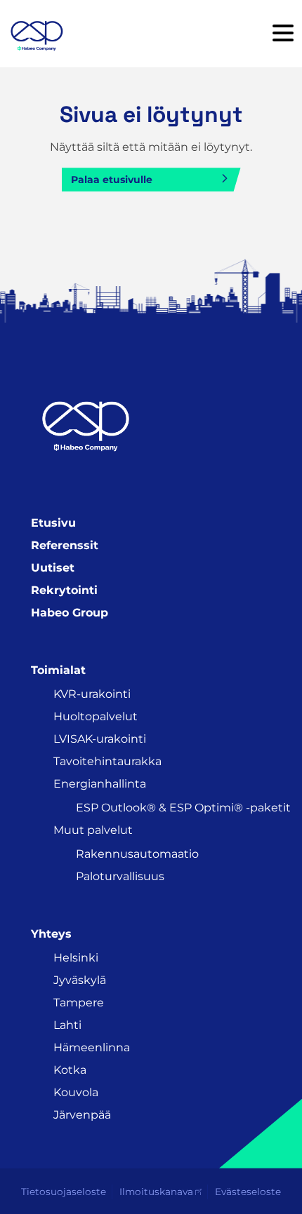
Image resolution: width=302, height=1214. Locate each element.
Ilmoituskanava (156, 1191)
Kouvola (75, 1092)
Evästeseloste (248, 1191)
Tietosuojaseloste (63, 1191)
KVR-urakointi (92, 694)
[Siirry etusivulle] (36, 33)
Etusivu (53, 523)
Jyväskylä (79, 980)
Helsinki (75, 957)
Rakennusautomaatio (137, 854)
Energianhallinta (99, 783)
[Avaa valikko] (283, 34)
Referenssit (64, 545)
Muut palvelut (93, 830)
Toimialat (58, 670)
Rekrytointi (64, 590)
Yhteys (51, 933)
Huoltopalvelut (95, 716)
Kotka (69, 1070)
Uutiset (52, 567)
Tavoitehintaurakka (107, 761)
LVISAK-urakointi (99, 739)
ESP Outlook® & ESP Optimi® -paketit (183, 807)
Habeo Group (69, 612)
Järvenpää (82, 1114)
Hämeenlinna (91, 1047)
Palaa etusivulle (111, 179)
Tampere (78, 1002)
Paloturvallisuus (120, 876)
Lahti (67, 1025)
